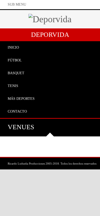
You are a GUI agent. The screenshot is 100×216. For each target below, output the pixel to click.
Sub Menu (17, 4)
